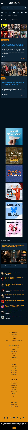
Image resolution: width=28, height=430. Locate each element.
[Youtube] (26, 13)
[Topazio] (14, 173)
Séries (14, 397)
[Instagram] (2, 13)
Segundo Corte (14, 359)
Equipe (14, 336)
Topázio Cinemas (14, 406)
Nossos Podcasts (14, 345)
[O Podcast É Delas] (14, 228)
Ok (14, 428)
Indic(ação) (14, 357)
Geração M (14, 349)
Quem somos (14, 334)
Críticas (14, 364)
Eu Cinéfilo (14, 387)
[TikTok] (18, 13)
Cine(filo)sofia (14, 393)
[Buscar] (25, 8)
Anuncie (14, 338)
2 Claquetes (14, 368)
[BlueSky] (14, 13)
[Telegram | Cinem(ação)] (14, 136)
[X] (10, 13)
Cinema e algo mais (14, 382)
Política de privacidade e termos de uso (14, 340)
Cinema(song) (14, 385)
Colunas (14, 380)
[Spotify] (22, 13)
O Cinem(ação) (14, 332)
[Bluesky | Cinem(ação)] (14, 210)
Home (2, 15)
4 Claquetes (14, 372)
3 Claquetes (14, 370)
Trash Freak (14, 391)
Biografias (14, 353)
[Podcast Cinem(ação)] (14, 191)
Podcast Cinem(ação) (14, 347)
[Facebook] (6, 13)
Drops (14, 355)
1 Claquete (14, 366)
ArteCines (14, 395)
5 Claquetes (14, 374)
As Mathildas (14, 351)
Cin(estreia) (14, 383)
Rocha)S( (14, 389)
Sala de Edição (14, 404)
